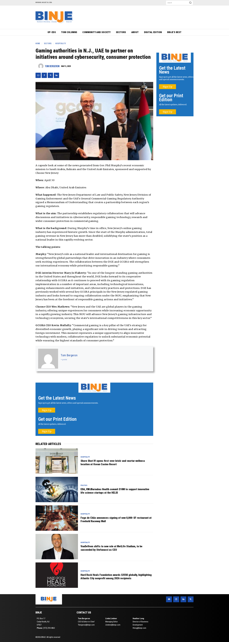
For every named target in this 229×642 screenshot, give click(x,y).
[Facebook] (44, 75)
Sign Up (46, 410)
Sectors (48, 43)
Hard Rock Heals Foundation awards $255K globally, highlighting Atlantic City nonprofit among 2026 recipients (116, 576)
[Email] (38, 75)
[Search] (190, 3)
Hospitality (60, 43)
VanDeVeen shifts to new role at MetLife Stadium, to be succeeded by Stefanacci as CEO (111, 548)
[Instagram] (176, 599)
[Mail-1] (169, 599)
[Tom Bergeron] (41, 66)
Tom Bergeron (52, 66)
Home (38, 43)
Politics (84, 485)
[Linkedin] (56, 75)
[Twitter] (50, 75)
